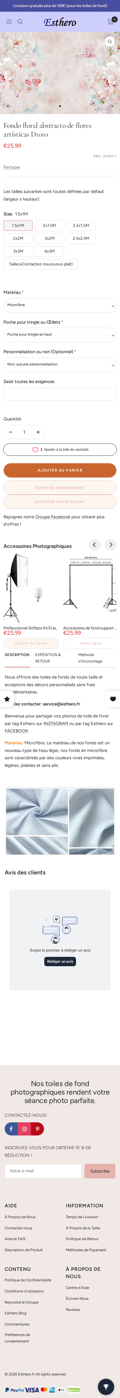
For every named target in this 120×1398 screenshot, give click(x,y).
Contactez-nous (18, 1228)
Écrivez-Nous (77, 1298)
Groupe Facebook (52, 516)
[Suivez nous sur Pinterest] (37, 1128)
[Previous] (94, 544)
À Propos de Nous (20, 1217)
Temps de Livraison (82, 1217)
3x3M (18, 251)
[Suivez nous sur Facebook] (11, 1128)
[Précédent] (8, 106)
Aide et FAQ (15, 1239)
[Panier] (110, 22)
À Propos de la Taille (83, 1228)
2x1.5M (49, 225)
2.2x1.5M (81, 225)
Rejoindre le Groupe (21, 1302)
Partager (11, 167)
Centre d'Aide (77, 1287)
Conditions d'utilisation (24, 1291)
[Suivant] (111, 106)
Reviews (73, 1309)
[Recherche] (20, 21)
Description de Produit (24, 1250)
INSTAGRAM (55, 723)
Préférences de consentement (17, 1338)
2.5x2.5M (81, 238)
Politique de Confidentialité (28, 1280)
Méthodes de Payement (86, 1250)
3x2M (50, 238)
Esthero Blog (16, 1313)
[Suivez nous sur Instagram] (24, 1128)
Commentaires (17, 1324)
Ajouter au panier (31, 643)
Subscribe (100, 1171)
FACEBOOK (16, 730)
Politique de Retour (82, 1239)
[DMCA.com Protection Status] (74, 1389)
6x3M (50, 251)
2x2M (18, 238)
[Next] (111, 544)
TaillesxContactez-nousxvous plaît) (41, 264)
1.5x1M (18, 225)
